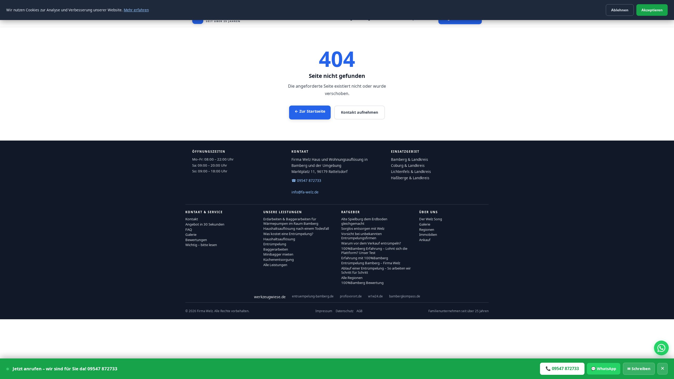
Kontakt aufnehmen (359, 112)
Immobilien (428, 234)
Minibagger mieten (278, 254)
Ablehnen (619, 10)
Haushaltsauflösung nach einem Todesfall (296, 228)
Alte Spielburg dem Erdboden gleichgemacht (364, 221)
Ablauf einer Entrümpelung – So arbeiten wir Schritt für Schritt (376, 270)
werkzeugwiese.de (270, 296)
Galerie (190, 234)
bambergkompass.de (404, 296)
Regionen (426, 229)
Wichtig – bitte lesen (201, 244)
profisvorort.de (351, 296)
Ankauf (424, 239)
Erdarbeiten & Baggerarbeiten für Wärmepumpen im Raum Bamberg (290, 221)
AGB (359, 311)
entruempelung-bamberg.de (313, 296)
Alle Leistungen (275, 264)
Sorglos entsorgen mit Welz (362, 228)
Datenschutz (344, 311)
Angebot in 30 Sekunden (204, 224)
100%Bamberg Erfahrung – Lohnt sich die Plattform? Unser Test (374, 250)
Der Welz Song (430, 219)
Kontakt (191, 219)
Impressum (323, 311)
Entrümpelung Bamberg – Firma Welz (370, 263)
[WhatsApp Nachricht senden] (661, 348)
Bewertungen (196, 239)
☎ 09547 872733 (306, 180)
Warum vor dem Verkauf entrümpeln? (371, 243)
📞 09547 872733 (562, 368)
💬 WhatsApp (603, 368)
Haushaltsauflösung (279, 239)
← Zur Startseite (310, 111)
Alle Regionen (352, 277)
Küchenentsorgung (278, 259)
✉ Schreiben (638, 368)
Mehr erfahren (136, 9)
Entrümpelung (274, 244)
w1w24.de (375, 296)
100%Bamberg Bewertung (362, 282)
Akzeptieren (652, 10)
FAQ (188, 229)
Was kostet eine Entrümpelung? (288, 233)
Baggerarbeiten (275, 249)
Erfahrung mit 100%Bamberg (364, 258)
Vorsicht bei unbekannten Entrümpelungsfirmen (361, 235)
